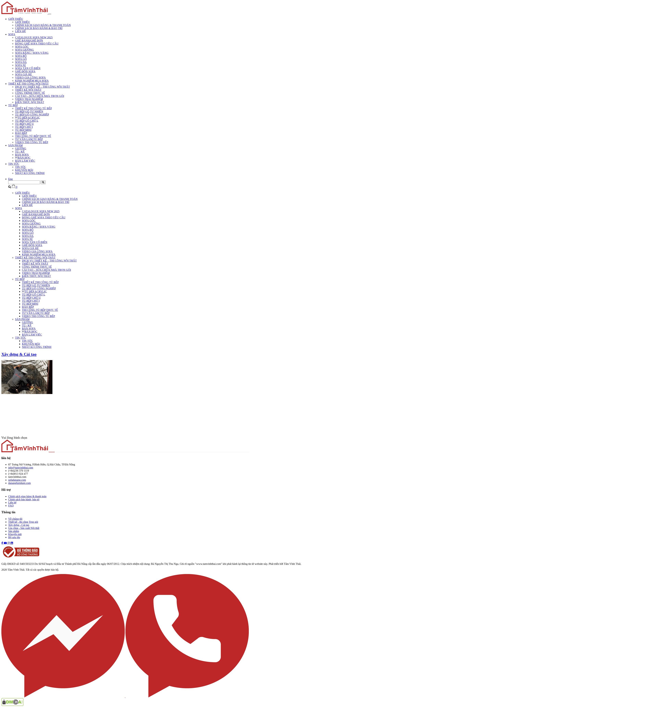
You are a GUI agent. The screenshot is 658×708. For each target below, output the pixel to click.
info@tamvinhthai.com (20, 467)
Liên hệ (12, 502)
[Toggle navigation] (49, 14)
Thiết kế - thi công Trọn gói (23, 521)
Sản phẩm (13, 531)
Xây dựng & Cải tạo (18, 354)
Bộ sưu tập (14, 537)
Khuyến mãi (15, 534)
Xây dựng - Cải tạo (18, 525)
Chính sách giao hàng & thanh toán (27, 496)
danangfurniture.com (19, 483)
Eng (10, 178)
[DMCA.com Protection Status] (12, 705)
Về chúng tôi (15, 518)
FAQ (11, 505)
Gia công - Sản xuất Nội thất (23, 528)
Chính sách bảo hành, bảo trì (23, 499)
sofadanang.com (17, 479)
